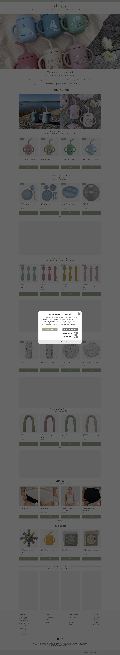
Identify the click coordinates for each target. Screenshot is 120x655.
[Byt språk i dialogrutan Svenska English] (79, 313)
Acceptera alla (49, 329)
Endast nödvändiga (70, 329)
